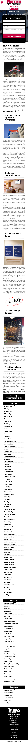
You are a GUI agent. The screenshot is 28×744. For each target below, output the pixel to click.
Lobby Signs (7, 486)
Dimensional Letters (9, 456)
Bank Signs (7, 606)
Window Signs (8, 592)
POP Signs (7, 499)
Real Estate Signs (9, 666)
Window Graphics (9, 590)
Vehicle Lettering (9, 562)
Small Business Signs (10, 679)
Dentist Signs (8, 631)
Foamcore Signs (8, 471)
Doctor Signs (7, 633)
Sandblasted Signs (9, 527)
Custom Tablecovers (10, 446)
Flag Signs (7, 464)
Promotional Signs (9, 514)
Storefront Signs (9, 532)
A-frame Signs (8, 406)
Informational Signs (9, 476)
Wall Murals (7, 579)
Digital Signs (7, 454)
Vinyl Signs (7, 703)
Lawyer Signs (8, 649)
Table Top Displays (9, 534)
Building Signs (8, 426)
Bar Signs (7, 608)
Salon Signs (7, 674)
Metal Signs (7, 491)
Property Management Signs (12, 664)
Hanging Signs (8, 474)
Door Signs (7, 459)
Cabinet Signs (8, 431)
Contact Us (14, 732)
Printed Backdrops (9, 509)
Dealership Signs (9, 628)
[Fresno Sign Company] (14, 710)
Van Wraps (7, 554)
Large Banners (8, 481)
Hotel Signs (7, 644)
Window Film (7, 587)
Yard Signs (7, 595)
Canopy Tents (8, 434)
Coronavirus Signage (10, 441)
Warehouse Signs (9, 681)
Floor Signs (7, 469)
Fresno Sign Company (14, 724)
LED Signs (7, 479)
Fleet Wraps (7, 466)
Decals (6, 449)
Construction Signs (9, 621)
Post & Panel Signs (9, 507)
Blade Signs (7, 421)
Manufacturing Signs (10, 654)
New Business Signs (9, 656)
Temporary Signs (9, 537)
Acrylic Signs (8, 411)
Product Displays (9, 512)
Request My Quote (13, 36)
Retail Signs (7, 671)
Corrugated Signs (9, 444)
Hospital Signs (8, 639)
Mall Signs (7, 651)
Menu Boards (8, 489)
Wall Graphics (8, 577)
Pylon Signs (7, 517)
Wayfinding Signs (9, 584)
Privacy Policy (14, 727)
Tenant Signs (8, 539)
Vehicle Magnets (9, 564)
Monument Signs (9, 494)
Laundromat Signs (9, 646)
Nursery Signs (8, 659)
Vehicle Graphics (9, 559)
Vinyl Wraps (7, 574)
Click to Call (14, 8)
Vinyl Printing (8, 572)
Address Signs (8, 414)
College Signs (8, 618)
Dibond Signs (8, 451)
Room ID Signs (8, 522)
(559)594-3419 (14, 6)
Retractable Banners (10, 519)
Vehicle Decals (8, 557)
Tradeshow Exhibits (9, 547)
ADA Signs (7, 409)
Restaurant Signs (9, 669)
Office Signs (7, 496)
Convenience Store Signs (11, 623)
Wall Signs (7, 582)
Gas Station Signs (9, 636)
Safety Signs (7, 524)
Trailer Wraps (8, 549)
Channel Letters (8, 439)
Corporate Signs (8, 626)
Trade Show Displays (10, 542)
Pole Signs (7, 502)
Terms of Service (14, 729)
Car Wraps (7, 436)
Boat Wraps (7, 424)
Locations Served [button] (14, 735)
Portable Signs (8, 504)
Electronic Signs (8, 461)
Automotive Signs (9, 603)
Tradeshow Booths (9, 544)
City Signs (7, 616)
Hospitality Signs (9, 641)
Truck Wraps (7, 552)
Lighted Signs (8, 484)
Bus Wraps (7, 429)
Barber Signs (7, 611)
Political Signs (8, 661)
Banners (6, 419)
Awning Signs (8, 416)
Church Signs (8, 613)
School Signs (8, 676)
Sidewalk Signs (8, 529)
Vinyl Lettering (8, 569)
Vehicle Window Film (10, 567)
